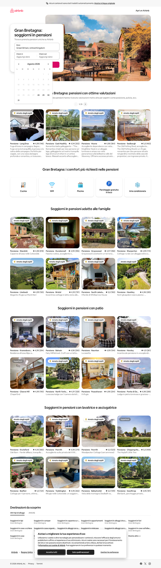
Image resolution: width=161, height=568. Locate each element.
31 (18, 100)
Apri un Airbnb (142, 10)
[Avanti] (85, 104)
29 (43, 95)
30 (48, 95)
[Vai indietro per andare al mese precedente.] (19, 64)
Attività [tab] (32, 513)
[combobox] (36, 47)
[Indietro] (76, 104)
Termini (39, 564)
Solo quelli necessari (80, 552)
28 (38, 95)
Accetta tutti (51, 552)
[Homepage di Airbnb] (16, 11)
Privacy (31, 564)
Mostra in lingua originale (104, 3)
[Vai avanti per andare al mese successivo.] (48, 64)
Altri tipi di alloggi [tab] (17, 513)
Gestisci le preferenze (110, 552)
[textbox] (25, 56)
